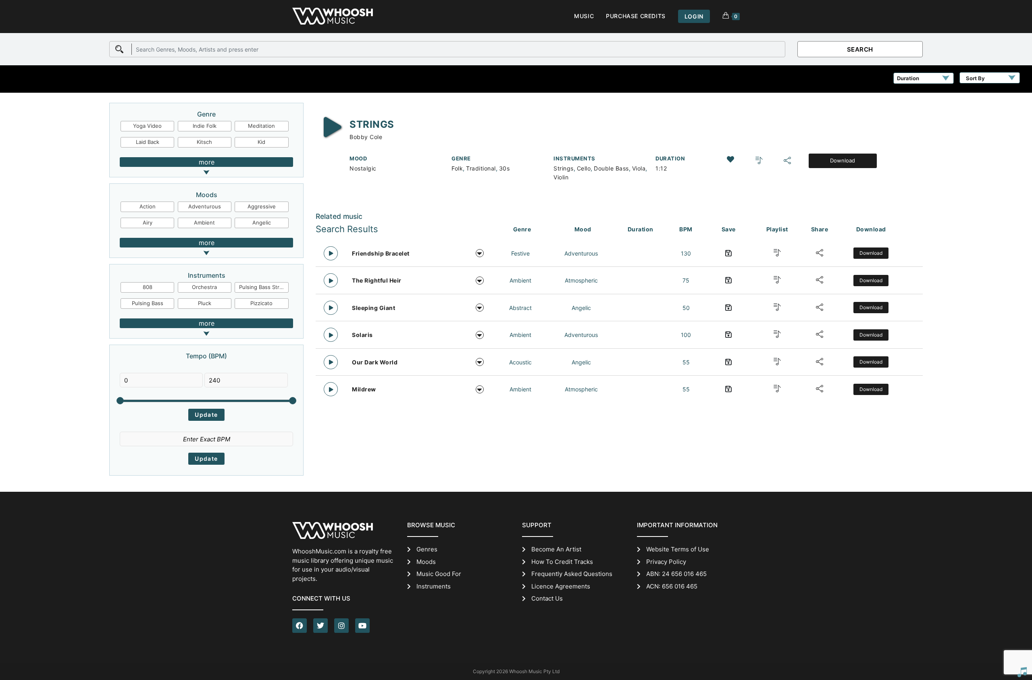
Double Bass (611, 168)
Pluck (204, 303)
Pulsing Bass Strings (263, 287)
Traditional (481, 168)
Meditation (261, 126)
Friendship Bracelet (381, 253)
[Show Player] (1022, 672)
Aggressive (262, 206)
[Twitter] (320, 625)
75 (685, 280)
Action (147, 206)
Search (860, 49)
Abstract (520, 307)
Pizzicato (261, 303)
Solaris (362, 334)
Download (842, 160)
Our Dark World (374, 362)
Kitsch (204, 142)
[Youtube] (362, 625)
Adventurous (204, 206)
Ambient (204, 222)
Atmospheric (581, 280)
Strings (563, 168)
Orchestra (204, 287)
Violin (560, 177)
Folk (457, 168)
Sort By (975, 78)
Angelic (261, 222)
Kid (261, 142)
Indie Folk (204, 126)
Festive (520, 253)
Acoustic (520, 362)
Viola (639, 168)
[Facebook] (299, 625)
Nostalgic (363, 168)
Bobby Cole (366, 136)
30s (504, 168)
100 (686, 334)
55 (686, 362)
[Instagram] (341, 625)
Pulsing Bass (147, 303)
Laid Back (147, 142)
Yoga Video (147, 126)
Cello (584, 168)
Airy (147, 222)
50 (686, 307)
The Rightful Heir (377, 280)
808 (147, 287)
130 (686, 253)
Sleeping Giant (373, 307)
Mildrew (364, 389)
